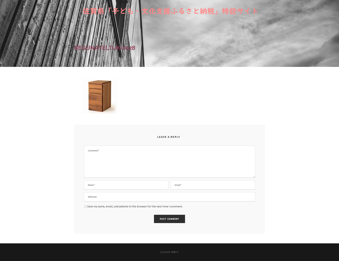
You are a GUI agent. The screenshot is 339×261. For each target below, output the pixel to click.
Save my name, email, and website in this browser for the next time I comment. (135, 206)
